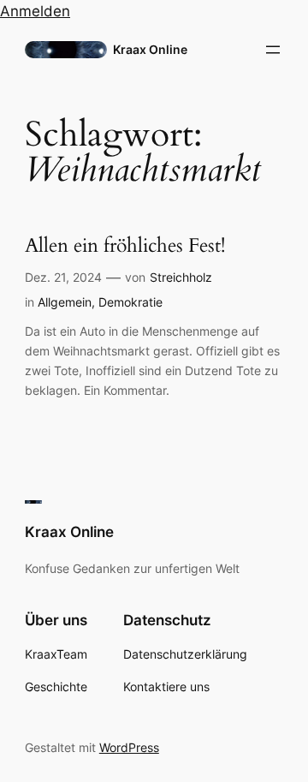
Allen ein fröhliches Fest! (125, 246)
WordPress (129, 747)
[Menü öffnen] (273, 49)
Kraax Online (150, 49)
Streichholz (181, 277)
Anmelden (35, 11)
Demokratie (130, 302)
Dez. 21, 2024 (63, 277)
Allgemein (65, 302)
